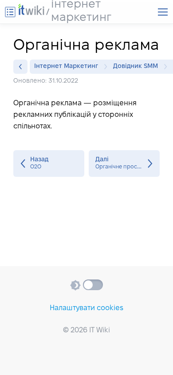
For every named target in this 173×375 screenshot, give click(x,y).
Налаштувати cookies (86, 308)
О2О (48, 163)
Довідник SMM (135, 66)
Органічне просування (124, 163)
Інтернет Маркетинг (66, 66)
